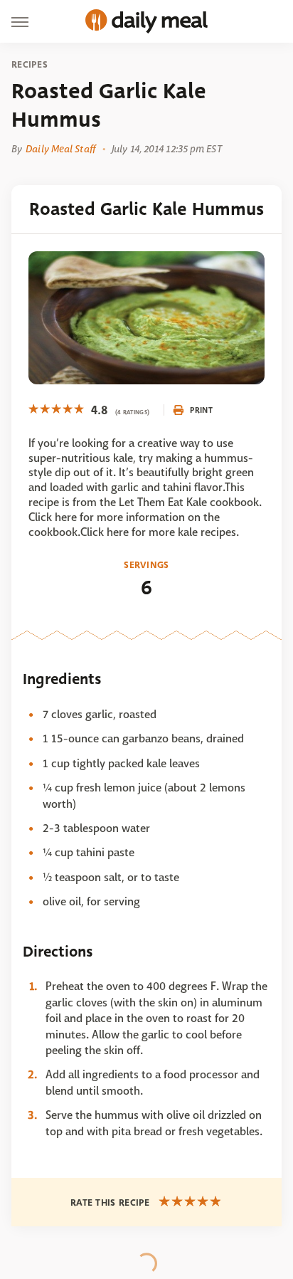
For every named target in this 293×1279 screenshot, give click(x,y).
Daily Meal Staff (60, 148)
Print (201, 410)
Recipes (29, 65)
